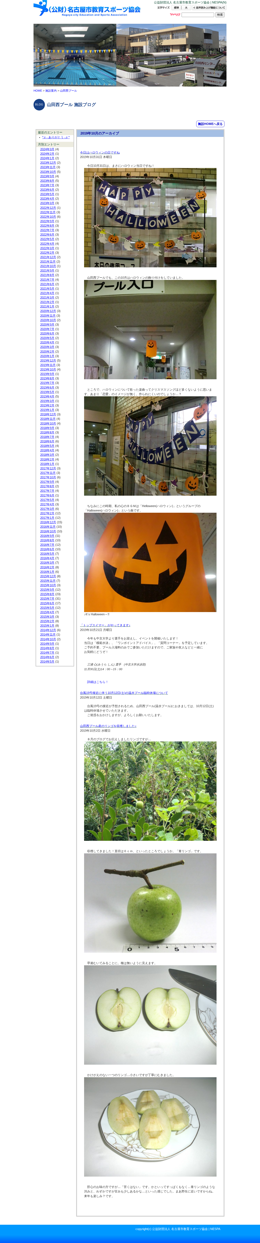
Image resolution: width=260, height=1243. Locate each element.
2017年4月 (47, 504)
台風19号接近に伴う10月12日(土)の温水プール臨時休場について (124, 693)
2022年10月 (48, 216)
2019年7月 (47, 383)
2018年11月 (48, 418)
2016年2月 (47, 567)
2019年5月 (47, 392)
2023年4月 (47, 198)
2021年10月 (48, 266)
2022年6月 (47, 234)
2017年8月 (47, 486)
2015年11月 (48, 580)
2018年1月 (47, 464)
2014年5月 (47, 661)
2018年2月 (47, 459)
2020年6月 (47, 333)
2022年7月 (47, 230)
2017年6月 (47, 495)
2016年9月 (47, 536)
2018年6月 (47, 441)
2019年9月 (47, 374)
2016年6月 (47, 549)
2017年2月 (47, 513)
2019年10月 (48, 369)
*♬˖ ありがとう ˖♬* (56, 137)
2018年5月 (47, 446)
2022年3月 (47, 248)
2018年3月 (47, 454)
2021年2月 (47, 302)
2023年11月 (48, 167)
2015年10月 (48, 585)
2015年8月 (47, 594)
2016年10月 (48, 531)
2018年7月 (47, 437)
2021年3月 (47, 297)
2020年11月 (48, 315)
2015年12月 (48, 576)
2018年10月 (48, 423)
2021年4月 (47, 293)
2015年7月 (47, 598)
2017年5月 (47, 500)
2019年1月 (47, 410)
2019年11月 (48, 365)
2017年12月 (48, 468)
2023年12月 (48, 162)
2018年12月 (48, 414)
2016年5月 (47, 553)
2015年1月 (47, 625)
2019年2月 (47, 405)
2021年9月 (47, 270)
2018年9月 (47, 428)
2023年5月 (47, 194)
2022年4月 (47, 243)
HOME (38, 90)
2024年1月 (47, 158)
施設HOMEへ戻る (210, 124)
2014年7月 (47, 652)
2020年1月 (47, 356)
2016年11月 (48, 526)
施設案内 (51, 90)
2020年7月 (47, 329)
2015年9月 (47, 589)
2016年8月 (47, 540)
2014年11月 (48, 634)
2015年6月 (47, 603)
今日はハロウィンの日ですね (100, 152)
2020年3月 (47, 347)
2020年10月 (48, 320)
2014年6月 (47, 657)
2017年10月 (48, 477)
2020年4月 (47, 342)
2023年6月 (47, 189)
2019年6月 (47, 387)
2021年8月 (47, 275)
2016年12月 (48, 522)
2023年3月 (47, 203)
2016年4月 (47, 558)
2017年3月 (47, 508)
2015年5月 (47, 607)
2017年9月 (47, 481)
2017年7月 (47, 490)
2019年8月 (47, 378)
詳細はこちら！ (97, 682)
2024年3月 (47, 149)
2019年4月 (47, 396)
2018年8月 (47, 432)
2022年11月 (48, 212)
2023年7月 (47, 185)
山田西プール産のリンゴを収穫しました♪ (108, 726)
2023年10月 (48, 171)
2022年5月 (47, 239)
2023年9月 (47, 176)
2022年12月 (48, 207)
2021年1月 (47, 306)
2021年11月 (48, 261)
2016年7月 (47, 544)
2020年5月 (47, 338)
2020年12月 (48, 311)
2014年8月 (47, 648)
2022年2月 (47, 252)
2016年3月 (47, 562)
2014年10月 (48, 639)
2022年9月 (47, 221)
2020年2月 (47, 351)
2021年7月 (47, 279)
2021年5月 (47, 288)
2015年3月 (47, 616)
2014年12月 (48, 630)
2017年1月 (47, 517)
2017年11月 (48, 473)
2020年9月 (47, 324)
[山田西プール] (87, 11)
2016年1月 (47, 571)
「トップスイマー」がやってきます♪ (105, 625)
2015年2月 (47, 621)
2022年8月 (47, 225)
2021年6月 (47, 284)
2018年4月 (47, 450)
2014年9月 (47, 643)
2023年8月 (47, 180)
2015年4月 (47, 612)
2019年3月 (47, 401)
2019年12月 (48, 360)
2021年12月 (48, 257)
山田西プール (68, 90)
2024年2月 (47, 153)
